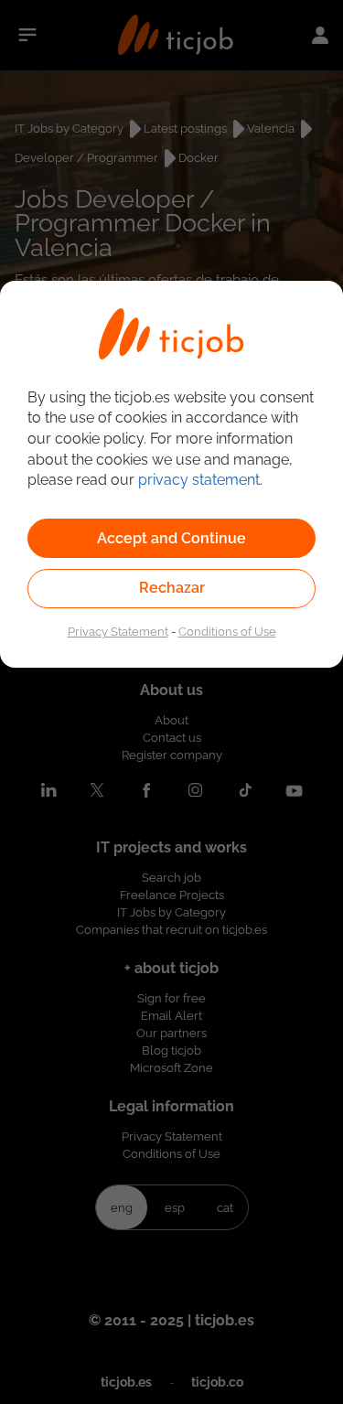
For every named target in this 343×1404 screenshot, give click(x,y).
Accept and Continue (171, 538)
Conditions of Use (227, 631)
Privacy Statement (118, 631)
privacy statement (199, 479)
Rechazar (172, 587)
